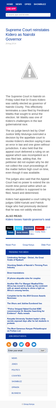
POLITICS (16, 370)
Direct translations (15, 273)
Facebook (28, 228)
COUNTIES (16, 376)
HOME (10, 4)
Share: (10, 228)
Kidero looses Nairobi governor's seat (28, 219)
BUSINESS (16, 393)
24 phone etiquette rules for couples (23, 278)
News (43, 232)
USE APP (11, 8)
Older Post (45, 245)
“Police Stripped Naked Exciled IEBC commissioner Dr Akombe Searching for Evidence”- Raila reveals (26, 311)
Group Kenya (28, 245)
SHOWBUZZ (40, 4)
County (37, 232)
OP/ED (28, 4)
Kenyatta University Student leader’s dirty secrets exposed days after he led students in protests (28, 321)
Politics (31, 234)
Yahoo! (11, 232)
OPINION (15, 387)
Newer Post (11, 245)
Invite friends (22, 232)
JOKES (15, 364)
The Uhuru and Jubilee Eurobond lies (24, 303)
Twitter (18, 228)
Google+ (39, 228)
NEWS (19, 4)
